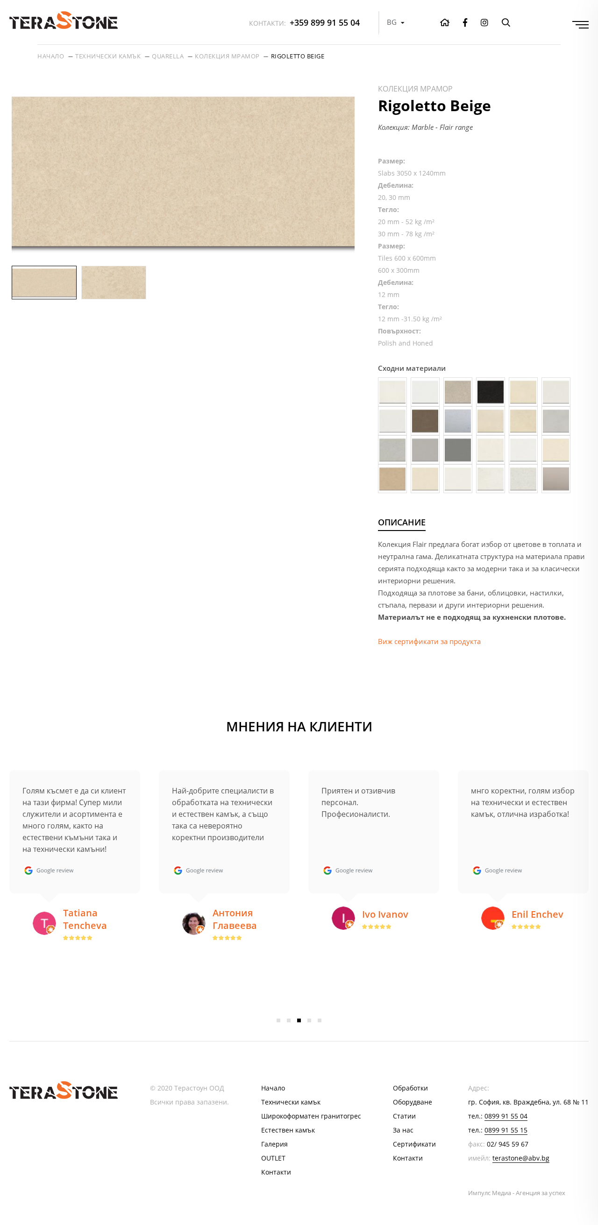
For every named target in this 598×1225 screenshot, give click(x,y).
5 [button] (319, 1020)
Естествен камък (288, 1130)
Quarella (168, 56)
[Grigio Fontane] (425, 449)
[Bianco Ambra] (523, 391)
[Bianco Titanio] (392, 420)
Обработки (410, 1087)
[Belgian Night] (490, 391)
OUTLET (273, 1158)
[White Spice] (523, 478)
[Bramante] (457, 420)
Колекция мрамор (227, 56)
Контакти (276, 1172)
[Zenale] (555, 478)
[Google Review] (49, 870)
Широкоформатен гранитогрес (311, 1116)
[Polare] (523, 449)
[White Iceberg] (490, 478)
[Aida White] (392, 391)
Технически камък (108, 56)
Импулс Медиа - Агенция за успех (516, 1193)
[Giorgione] (555, 420)
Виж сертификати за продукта (429, 641)
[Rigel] (555, 449)
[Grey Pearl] (392, 449)
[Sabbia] (425, 478)
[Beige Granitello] (457, 391)
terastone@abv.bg (520, 1158)
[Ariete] (425, 391)
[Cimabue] (523, 420)
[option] (183, 171)
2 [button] (289, 1020)
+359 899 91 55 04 (304, 22)
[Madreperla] (490, 449)
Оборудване (412, 1102)
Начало (50, 56)
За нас (403, 1130)
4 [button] (309, 1020)
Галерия (274, 1144)
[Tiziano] (457, 478)
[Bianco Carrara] (555, 391)
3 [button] (299, 1020)
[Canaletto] (490, 420)
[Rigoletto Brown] (392, 478)
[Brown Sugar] (425, 420)
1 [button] (278, 1020)
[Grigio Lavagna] (457, 449)
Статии (404, 1116)
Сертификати (414, 1144)
